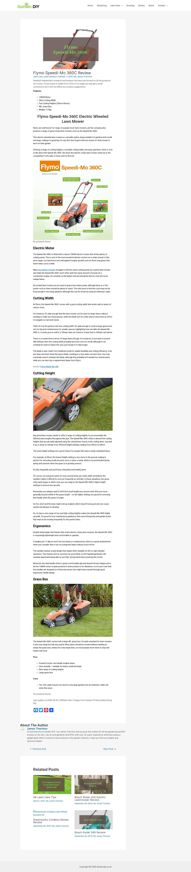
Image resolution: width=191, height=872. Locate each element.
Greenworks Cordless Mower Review (51, 821)
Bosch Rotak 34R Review (90, 832)
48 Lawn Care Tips (44, 797)
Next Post (109, 749)
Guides (141, 5)
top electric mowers (46, 270)
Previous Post (38, 749)
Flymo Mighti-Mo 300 (49, 366)
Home (90, 5)
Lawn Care (115, 5)
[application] (121, 5)
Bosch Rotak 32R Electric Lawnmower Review (90, 798)
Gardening (102, 5)
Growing (130, 5)
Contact (161, 5)
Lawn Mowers (50, 76)
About (151, 5)
